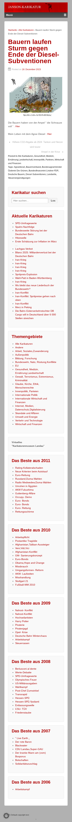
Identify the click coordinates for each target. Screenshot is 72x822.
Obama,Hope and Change (29, 562)
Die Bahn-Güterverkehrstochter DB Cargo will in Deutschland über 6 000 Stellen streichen (35, 314)
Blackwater (21, 745)
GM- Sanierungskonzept (28, 555)
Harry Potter (22, 621)
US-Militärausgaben (26, 683)
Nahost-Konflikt (23, 614)
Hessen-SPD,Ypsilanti (27, 701)
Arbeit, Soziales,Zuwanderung (31, 351)
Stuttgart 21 (21, 581)
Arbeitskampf (22, 639)
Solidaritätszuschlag (26, 763)
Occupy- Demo (23, 497)
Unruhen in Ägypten (26, 486)
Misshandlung (23, 577)
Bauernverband (33, 167)
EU (17, 365)
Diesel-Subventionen (36, 174)
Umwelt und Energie (26, 416)
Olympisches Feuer (26, 679)
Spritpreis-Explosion (26, 274)
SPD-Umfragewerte (26, 223)
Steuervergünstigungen (19, 178)
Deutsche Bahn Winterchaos (31, 635)
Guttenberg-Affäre (25, 493)
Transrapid (21, 694)
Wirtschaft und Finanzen (28, 424)
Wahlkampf (21, 687)
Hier (17, 126)
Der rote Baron (23, 741)
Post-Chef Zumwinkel (27, 690)
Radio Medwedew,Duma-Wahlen (33, 482)
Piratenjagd (21, 628)
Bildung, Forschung (26, 358)
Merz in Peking (23, 307)
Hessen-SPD (22, 698)
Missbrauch (21, 566)
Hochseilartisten (24, 617)
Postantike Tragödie (26, 540)
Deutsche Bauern (16, 174)
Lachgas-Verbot (24, 248)
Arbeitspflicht (22, 537)
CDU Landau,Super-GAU (29, 749)
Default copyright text (19, 815)
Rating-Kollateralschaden (29, 467)
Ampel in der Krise (50, 151)
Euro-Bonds (21, 559)
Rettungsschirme (24, 511)
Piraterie (19, 625)
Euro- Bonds (22, 500)
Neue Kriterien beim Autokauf (31, 471)
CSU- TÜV (21, 709)
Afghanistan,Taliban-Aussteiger (32, 544)
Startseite (12, 30)
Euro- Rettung (23, 508)
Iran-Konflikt (21, 292)
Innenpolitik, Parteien (44, 159)
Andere (19, 347)
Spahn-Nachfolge (24, 226)
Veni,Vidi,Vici (22, 548)
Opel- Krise (21, 632)
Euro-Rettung (22, 475)
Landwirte (51, 174)
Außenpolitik (22, 354)
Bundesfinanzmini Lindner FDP (43, 170)
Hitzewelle (20, 237)
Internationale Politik (26, 395)
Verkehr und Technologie (29, 420)
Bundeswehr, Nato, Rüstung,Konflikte (35, 362)
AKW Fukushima (24, 489)
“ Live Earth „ (22, 738)
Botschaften (21, 760)
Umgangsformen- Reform (29, 570)
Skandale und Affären (27, 413)
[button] (6, 815)
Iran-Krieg (20, 259)
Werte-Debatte (23, 672)
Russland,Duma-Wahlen (28, 478)
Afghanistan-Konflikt (26, 551)
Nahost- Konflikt (24, 610)
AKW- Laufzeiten (24, 573)
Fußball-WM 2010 (25, 584)
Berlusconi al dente (25, 668)
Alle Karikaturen (26, 30)
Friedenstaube (23, 712)
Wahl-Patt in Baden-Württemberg (33, 278)
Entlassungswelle (24, 705)
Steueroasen (22, 643)
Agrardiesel (19, 167)
